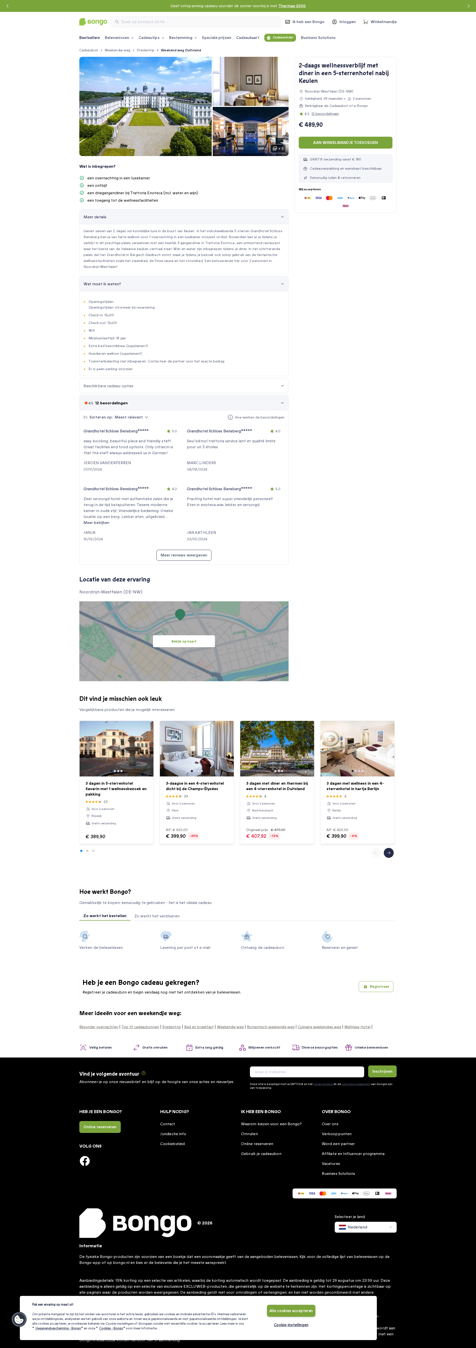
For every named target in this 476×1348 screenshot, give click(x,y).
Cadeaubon (88, 50)
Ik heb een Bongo (309, 22)
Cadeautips (149, 37)
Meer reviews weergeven (184, 555)
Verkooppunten (337, 1134)
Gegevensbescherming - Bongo (58, 1328)
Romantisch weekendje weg (271, 1027)
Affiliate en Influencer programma (353, 1153)
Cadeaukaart (247, 37)
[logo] (93, 22)
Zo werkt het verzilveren (156, 916)
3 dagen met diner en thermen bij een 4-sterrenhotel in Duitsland (277, 786)
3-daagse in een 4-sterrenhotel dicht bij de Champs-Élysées (195, 786)
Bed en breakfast (199, 1027)
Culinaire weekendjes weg (319, 1027)
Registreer (379, 986)
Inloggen (347, 22)
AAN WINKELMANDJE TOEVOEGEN (345, 142)
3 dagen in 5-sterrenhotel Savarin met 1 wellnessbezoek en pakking (116, 789)
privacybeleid (322, 1084)
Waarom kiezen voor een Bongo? (271, 1124)
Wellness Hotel (357, 1027)
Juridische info (173, 1134)
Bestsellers (89, 37)
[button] (19, 1319)
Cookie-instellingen (291, 1325)
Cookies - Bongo (111, 1328)
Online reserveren (100, 1127)
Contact (167, 1124)
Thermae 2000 (292, 6)
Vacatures (331, 1163)
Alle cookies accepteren (291, 1311)
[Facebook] (84, 1160)
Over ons (330, 1124)
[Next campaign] (468, 5)
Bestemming (181, 37)
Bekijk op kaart (184, 641)
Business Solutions (318, 37)
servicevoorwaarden (356, 1084)
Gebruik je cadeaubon (261, 1153)
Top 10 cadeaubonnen (140, 1027)
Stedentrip (145, 50)
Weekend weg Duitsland (181, 50)
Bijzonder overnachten (98, 1027)
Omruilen (249, 1134)
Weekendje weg (117, 50)
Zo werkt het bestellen (104, 916)
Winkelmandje (384, 22)
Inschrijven (382, 1071)
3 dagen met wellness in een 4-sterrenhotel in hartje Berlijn (355, 786)
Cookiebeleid (172, 1144)
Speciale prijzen (216, 37)
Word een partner (338, 1144)
